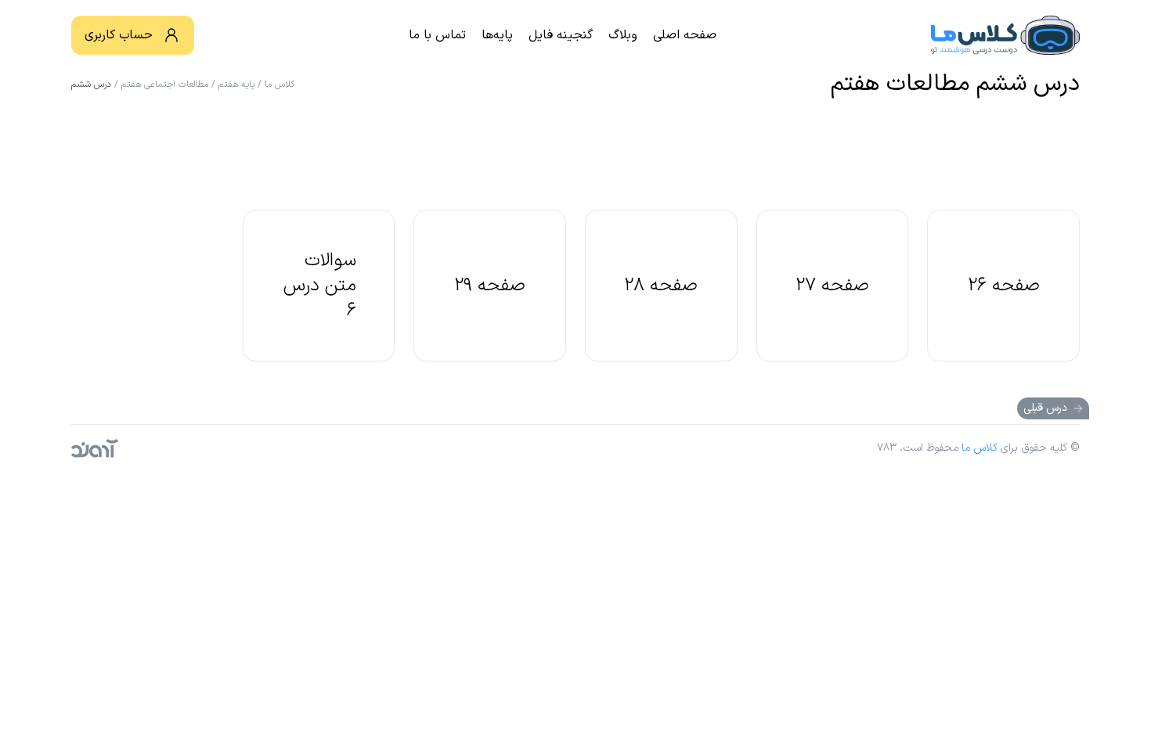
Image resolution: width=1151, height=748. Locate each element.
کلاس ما (279, 84)
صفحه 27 (832, 286)
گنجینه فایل (561, 35)
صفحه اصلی (684, 35)
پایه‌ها (497, 35)
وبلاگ (622, 35)
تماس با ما (437, 35)
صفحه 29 (489, 286)
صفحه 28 (661, 286)
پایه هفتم (236, 84)
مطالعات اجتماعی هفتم (164, 84)
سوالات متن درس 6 (319, 285)
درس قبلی (1045, 408)
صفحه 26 (1004, 286)
